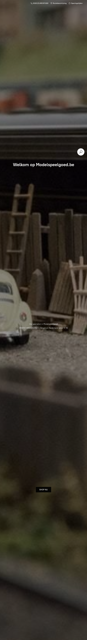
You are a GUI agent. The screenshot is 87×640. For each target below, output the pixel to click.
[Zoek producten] (81, 152)
